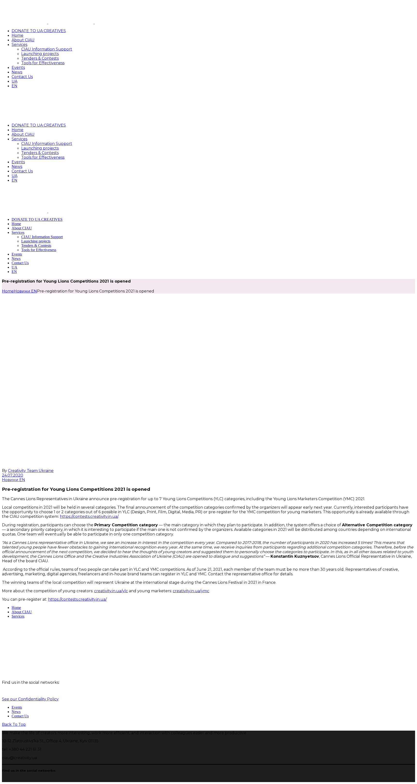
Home (16, 608)
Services (18, 616)
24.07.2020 (12, 475)
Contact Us (20, 716)
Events (17, 707)
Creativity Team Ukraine (31, 470)
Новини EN (25, 291)
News (16, 712)
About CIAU (22, 612)
